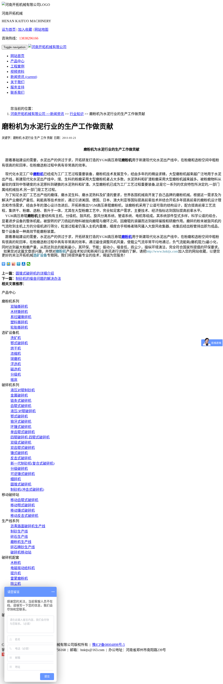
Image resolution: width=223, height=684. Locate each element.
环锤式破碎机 (20, 427)
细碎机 (15, 479)
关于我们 (17, 82)
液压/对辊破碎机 (23, 411)
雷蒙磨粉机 (19, 578)
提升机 (15, 573)
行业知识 (77, 114)
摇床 (13, 380)
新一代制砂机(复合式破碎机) (32, 463)
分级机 (15, 374)
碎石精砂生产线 (22, 547)
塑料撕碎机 (19, 322)
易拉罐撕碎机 (20, 317)
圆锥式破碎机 (20, 484)
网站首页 (17, 56)
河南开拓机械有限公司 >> (30, 114)
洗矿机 (15, 338)
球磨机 (15, 359)
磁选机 (15, 369)
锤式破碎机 (19, 453)
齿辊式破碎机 (20, 406)
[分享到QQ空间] (8, 264)
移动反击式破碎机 (24, 516)
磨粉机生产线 (20, 542)
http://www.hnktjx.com (162, 251)
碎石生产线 (19, 536)
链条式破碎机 (20, 400)
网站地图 (41, 29)
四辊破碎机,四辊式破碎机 (30, 437)
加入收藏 (25, 29)
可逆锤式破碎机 (22, 474)
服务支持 (17, 87)
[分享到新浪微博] (13, 264)
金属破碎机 (19, 395)
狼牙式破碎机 (20, 421)
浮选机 (15, 364)
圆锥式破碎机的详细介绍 (35, 273)
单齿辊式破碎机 (22, 432)
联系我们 (17, 92)
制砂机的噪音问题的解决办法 (38, 278)
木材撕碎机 (19, 312)
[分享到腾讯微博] (18, 264)
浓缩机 (15, 353)
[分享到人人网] (23, 264)
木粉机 (15, 563)
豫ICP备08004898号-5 (108, 645)
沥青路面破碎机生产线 (27, 526)
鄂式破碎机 (19, 343)
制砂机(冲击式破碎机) (27, 489)
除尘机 (15, 584)
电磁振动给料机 (22, 568)
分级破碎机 (19, 468)
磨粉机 (38, 174)
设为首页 (9, 29)
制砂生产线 (19, 531)
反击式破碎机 (20, 458)
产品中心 (17, 61)
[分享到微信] (28, 264)
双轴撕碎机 (19, 306)
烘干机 (15, 348)
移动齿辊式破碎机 (24, 500)
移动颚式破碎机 (22, 505)
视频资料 (17, 71)
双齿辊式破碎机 (22, 448)
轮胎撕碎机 (19, 327)
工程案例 (17, 66)
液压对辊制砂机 (22, 390)
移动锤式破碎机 (22, 510)
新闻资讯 (23, 77)
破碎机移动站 (20, 552)
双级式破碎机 (20, 442)
